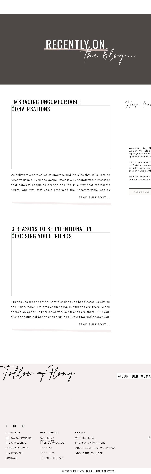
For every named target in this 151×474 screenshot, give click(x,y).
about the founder (89, 453)
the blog (46, 447)
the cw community (19, 438)
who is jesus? (85, 438)
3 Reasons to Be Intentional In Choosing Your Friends (52, 232)
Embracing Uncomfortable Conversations (46, 105)
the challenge (16, 443)
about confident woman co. (95, 448)
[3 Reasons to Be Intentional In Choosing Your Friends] (60, 264)
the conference (16, 447)
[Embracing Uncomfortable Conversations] (60, 137)
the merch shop (51, 458)
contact (11, 458)
